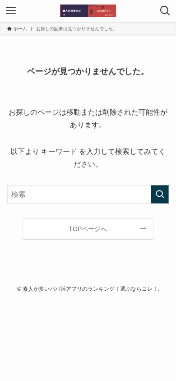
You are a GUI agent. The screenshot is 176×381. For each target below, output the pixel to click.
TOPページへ (88, 228)
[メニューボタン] (11, 11)
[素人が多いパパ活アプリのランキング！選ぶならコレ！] (88, 11)
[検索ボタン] (165, 11)
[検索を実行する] (160, 194)
